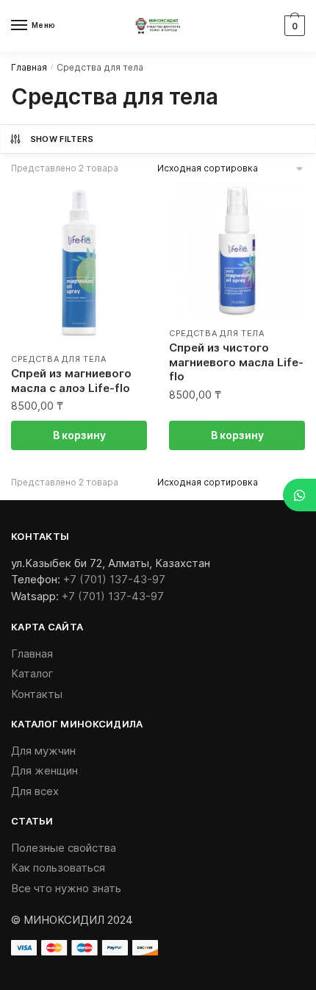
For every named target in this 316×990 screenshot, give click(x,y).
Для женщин (44, 770)
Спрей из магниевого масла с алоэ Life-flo (71, 380)
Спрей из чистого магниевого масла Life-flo (236, 362)
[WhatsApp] (299, 495)
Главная (29, 67)
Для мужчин (43, 751)
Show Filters (62, 139)
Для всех (35, 791)
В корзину (79, 435)
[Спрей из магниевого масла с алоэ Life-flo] (79, 264)
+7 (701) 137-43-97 (114, 579)
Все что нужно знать (66, 888)
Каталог (32, 673)
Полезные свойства (63, 848)
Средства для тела (59, 359)
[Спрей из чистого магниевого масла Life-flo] (237, 251)
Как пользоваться (58, 868)
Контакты (36, 694)
